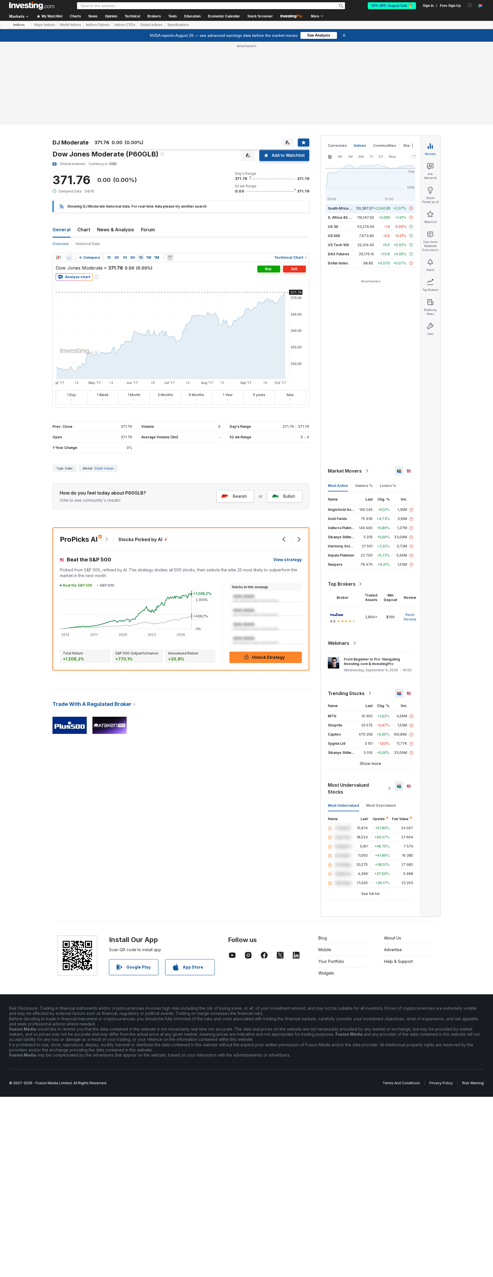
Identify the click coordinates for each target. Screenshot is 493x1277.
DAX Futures (338, 254)
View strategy (287, 559)
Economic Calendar (224, 16)
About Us (392, 937)
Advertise (393, 949)
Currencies (337, 145)
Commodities (384, 145)
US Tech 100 (338, 245)
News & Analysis (115, 229)
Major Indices (44, 25)
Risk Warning (473, 1083)
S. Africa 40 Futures (344, 217)
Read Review (410, 617)
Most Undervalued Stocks (348, 788)
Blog (322, 937)
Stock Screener (260, 16)
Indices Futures (98, 25)
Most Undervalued (343, 805)
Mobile (324, 949)
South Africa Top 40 (344, 208)
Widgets (326, 973)
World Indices (70, 25)
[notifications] (469, 5)
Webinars (338, 643)
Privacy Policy (441, 1083)
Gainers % (364, 485)
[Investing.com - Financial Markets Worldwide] (31, 6)
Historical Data (88, 244)
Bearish (240, 496)
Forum (148, 229)
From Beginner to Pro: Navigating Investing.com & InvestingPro (372, 661)
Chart (83, 229)
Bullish (289, 496)
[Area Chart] (69, 257)
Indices (19, 25)
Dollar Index (338, 263)
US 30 (333, 226)
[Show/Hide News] (170, 257)
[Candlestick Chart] (58, 257)
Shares (409, 145)
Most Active (338, 485)
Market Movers (345, 471)
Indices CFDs (124, 25)
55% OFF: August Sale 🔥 (392, 6)
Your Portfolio (331, 961)
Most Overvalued (381, 805)
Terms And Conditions (401, 1083)
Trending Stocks (346, 693)
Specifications (178, 25)
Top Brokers (341, 584)
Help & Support (398, 961)
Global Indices (151, 25)
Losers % (388, 485)
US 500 (334, 236)
